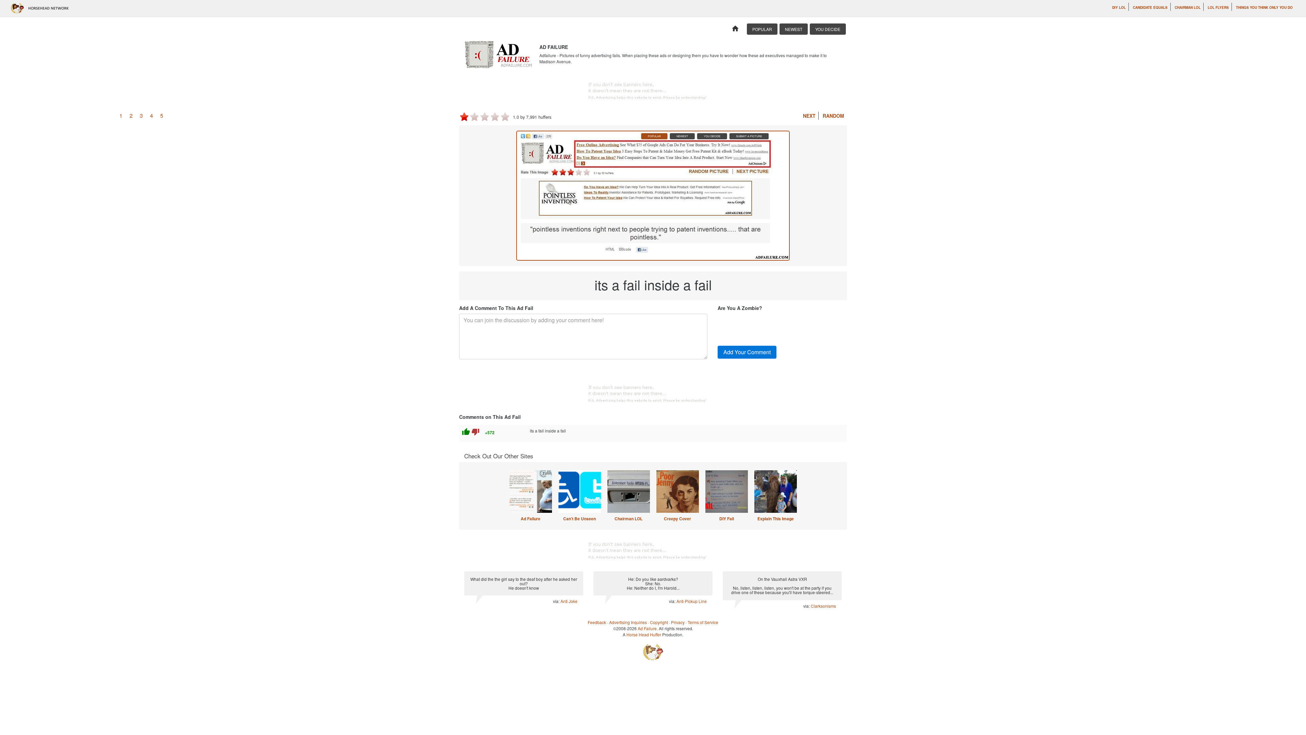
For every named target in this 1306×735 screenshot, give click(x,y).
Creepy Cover (677, 519)
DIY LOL (1119, 7)
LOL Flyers (1218, 7)
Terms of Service (703, 622)
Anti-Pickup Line (691, 601)
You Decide (827, 29)
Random (833, 115)
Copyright (659, 622)
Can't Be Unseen (579, 519)
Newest (793, 29)
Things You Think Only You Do (1264, 7)
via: (556, 601)
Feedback (597, 622)
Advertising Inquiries (628, 622)
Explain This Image (775, 519)
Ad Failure (530, 519)
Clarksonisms (823, 606)
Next (809, 115)
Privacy (678, 622)
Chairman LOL (1188, 7)
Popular (762, 29)
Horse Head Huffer (643, 634)
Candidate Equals (1150, 7)
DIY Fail (726, 519)
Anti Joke (568, 601)
